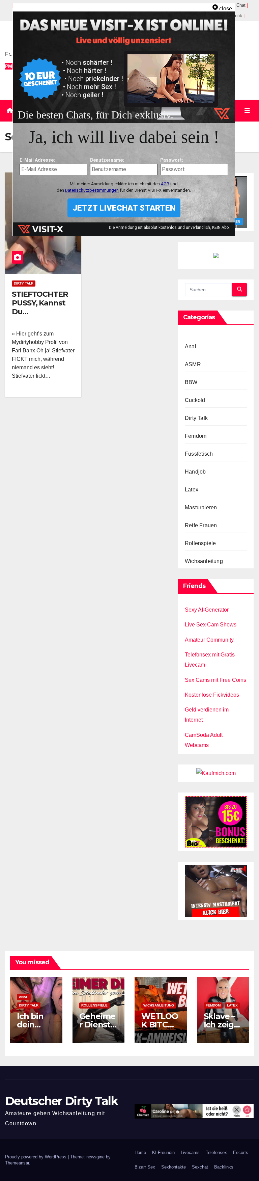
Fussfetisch (199, 454)
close (225, 8)
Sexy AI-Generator (207, 610)
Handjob (195, 472)
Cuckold (195, 400)
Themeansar (17, 1162)
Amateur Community (209, 640)
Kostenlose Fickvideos (212, 695)
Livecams (190, 1152)
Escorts (240, 1152)
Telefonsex (216, 1152)
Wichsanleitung (204, 561)
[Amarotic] (216, 890)
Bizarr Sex (145, 1167)
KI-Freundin (163, 1152)
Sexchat (200, 1167)
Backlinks (223, 1167)
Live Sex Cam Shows (210, 624)
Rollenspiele (200, 543)
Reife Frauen (201, 525)
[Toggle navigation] (247, 110)
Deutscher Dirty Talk (61, 1101)
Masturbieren (201, 507)
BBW (191, 382)
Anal (190, 346)
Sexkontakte (173, 1167)
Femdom (195, 436)
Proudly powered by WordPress (36, 1156)
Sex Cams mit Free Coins (215, 680)
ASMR (193, 364)
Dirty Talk (23, 283)
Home (140, 1152)
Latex (191, 489)
